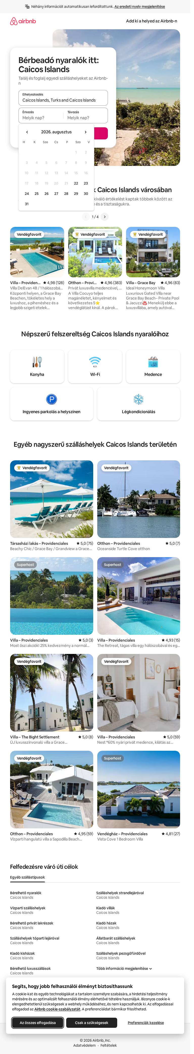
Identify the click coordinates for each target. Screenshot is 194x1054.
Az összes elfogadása (38, 1022)
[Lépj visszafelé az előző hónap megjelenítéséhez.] (27, 132)
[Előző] (86, 217)
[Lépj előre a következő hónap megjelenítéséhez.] (85, 132)
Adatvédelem (84, 1045)
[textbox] (40, 118)
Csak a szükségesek (91, 1022)
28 (66, 193)
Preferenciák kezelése (146, 1022)
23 (86, 183)
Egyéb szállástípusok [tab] (27, 877)
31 (27, 204)
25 (37, 193)
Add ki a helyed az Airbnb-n (151, 21)
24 (27, 193)
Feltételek (109, 1045)
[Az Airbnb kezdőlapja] (23, 21)
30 (86, 193)
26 (46, 193)
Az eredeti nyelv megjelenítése (139, 6)
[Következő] (105, 217)
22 (76, 183)
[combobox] (63, 100)
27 (56, 193)
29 (76, 193)
